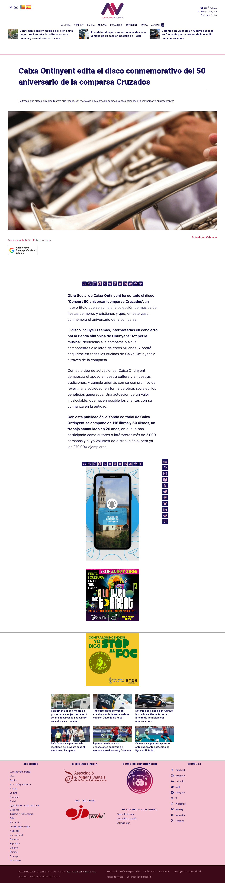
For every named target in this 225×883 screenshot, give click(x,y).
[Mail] (172, 787)
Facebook (180, 770)
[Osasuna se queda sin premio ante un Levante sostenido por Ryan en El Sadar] (154, 734)
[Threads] (172, 821)
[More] (140, 283)
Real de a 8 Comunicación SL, (81, 871)
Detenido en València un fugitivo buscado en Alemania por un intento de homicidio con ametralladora (188, 34)
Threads (179, 820)
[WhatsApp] (172, 804)
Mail (177, 787)
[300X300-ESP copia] (112, 659)
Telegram (180, 792)
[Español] (29, 7)
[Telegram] (110, 283)
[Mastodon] (115, 283)
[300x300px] (112, 620)
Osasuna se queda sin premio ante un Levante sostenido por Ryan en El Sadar (153, 747)
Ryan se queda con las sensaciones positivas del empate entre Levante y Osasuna (112, 747)
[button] (11, 7)
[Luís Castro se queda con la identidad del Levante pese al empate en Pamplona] (70, 734)
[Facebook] (100, 283)
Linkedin (179, 781)
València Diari (123, 822)
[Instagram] (94, 283)
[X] (105, 283)
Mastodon (180, 815)
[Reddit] (130, 283)
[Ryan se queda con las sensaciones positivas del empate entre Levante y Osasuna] (112, 734)
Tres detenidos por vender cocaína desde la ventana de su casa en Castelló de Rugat (111, 714)
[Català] (23, 7)
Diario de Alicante (125, 814)
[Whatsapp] (89, 283)
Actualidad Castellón (127, 818)
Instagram (180, 775)
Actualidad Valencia (204, 237)
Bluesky (179, 809)
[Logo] (112, 11)
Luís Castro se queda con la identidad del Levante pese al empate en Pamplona (68, 747)
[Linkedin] (125, 283)
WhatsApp (180, 804)
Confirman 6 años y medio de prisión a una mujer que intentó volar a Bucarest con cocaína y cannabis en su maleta (46, 34)
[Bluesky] (120, 283)
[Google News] (84, 283)
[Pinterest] (135, 283)
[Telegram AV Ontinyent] (112, 563)
